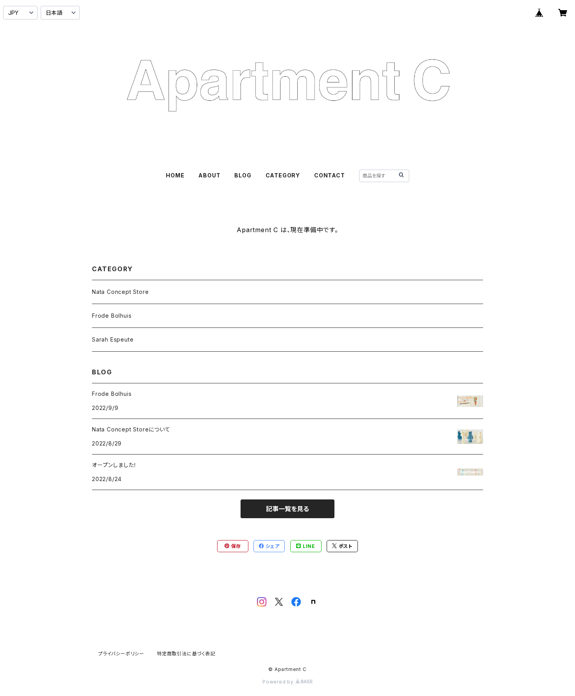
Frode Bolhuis (111, 315)
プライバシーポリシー (121, 654)
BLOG (242, 175)
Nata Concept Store (120, 291)
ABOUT (209, 175)
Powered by (278, 682)
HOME (175, 175)
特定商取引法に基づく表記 (186, 654)
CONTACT (329, 175)
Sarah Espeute (112, 339)
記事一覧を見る (287, 509)
